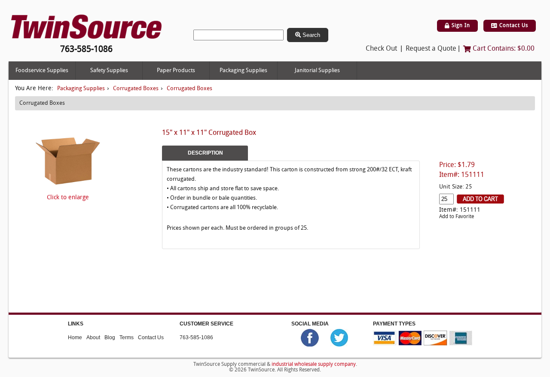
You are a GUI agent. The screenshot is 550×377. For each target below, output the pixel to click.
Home (75, 337)
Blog (109, 337)
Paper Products (176, 70)
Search (310, 35)
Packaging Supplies (243, 70)
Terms (126, 337)
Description (205, 153)
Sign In (460, 25)
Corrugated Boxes (136, 88)
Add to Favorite (456, 216)
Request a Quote (431, 49)
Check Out (381, 49)
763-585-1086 (196, 337)
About (93, 337)
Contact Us (513, 25)
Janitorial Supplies (317, 70)
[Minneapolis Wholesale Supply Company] (86, 27)
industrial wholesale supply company (314, 364)
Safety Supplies (109, 70)
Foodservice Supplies (41, 70)
